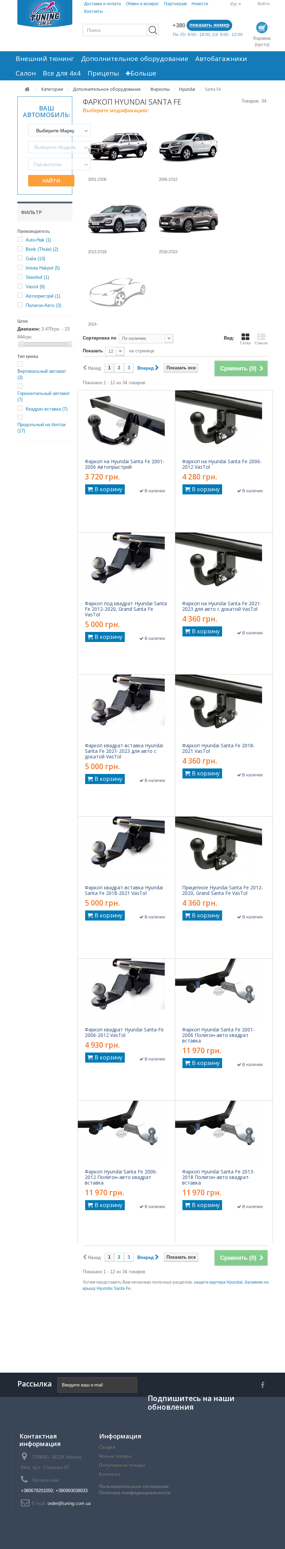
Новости (200, 3)
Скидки (107, 1447)
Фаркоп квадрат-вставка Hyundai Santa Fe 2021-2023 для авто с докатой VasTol (124, 751)
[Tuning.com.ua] (44, 13)
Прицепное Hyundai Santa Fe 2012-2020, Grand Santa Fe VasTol (222, 890)
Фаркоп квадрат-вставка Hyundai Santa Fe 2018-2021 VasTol (124, 890)
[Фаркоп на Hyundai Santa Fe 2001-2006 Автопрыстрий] (126, 423)
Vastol (35, 286)
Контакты (93, 11)
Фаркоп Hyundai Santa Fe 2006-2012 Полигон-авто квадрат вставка (121, 1177)
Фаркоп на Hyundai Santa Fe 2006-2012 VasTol (222, 464)
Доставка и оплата (102, 3)
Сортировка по (99, 338)
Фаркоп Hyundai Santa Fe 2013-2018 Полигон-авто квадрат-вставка (218, 1177)
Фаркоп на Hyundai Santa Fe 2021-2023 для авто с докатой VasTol (222, 606)
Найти (51, 180)
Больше (143, 73)
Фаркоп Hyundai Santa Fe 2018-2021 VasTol (218, 748)
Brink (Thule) (42, 249)
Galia (35, 258)
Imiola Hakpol (43, 268)
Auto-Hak (38, 240)
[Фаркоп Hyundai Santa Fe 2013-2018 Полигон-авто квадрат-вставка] (223, 1133)
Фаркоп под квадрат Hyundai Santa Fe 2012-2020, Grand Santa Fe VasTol (126, 609)
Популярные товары (122, 1465)
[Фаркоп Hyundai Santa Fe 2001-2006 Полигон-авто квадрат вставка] (223, 991)
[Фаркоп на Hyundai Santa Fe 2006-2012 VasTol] (223, 423)
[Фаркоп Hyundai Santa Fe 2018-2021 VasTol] (223, 707)
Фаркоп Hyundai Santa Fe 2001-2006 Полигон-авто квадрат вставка (218, 1035)
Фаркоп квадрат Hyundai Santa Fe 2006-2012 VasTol (124, 1032)
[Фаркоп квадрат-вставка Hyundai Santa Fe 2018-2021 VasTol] (126, 849)
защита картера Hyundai (218, 1282)
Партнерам (175, 3)
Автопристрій (43, 296)
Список (261, 343)
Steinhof (37, 277)
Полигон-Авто (43, 305)
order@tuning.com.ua (69, 1503)
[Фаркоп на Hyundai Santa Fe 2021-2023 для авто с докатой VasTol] (223, 565)
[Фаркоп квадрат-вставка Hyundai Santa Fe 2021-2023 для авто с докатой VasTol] (126, 707)
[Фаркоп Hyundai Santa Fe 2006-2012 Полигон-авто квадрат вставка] (126, 1133)
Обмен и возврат (142, 3)
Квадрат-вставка (46, 409)
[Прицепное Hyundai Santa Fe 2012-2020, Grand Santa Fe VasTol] (223, 849)
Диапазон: (28, 329)
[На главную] (27, 89)
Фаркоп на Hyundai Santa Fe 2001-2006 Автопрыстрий (124, 464)
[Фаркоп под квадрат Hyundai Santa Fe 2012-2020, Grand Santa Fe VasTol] (126, 565)
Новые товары (115, 1456)
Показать (93, 350)
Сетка (245, 343)
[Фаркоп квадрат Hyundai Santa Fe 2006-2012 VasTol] (126, 991)
